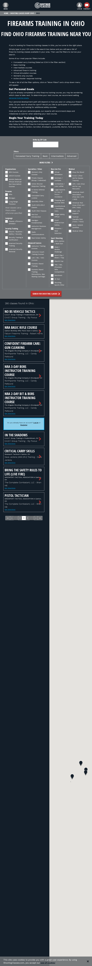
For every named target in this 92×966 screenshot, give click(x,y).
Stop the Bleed (78, 172)
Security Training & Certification (16, 239)
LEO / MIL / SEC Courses (38, 259)
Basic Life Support (76, 212)
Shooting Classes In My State (22, 13)
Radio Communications (38, 233)
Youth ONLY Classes (39, 211)
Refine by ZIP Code (40, 140)
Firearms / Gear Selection (58, 231)
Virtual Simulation (58, 173)
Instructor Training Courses (38, 247)
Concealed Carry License (38, 197)
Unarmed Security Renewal (15, 250)
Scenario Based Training (37, 265)
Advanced (71, 156)
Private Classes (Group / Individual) (39, 179)
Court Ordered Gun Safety (59, 222)
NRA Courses (13, 172)
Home (6, 13)
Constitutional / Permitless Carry (60, 208)
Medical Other (77, 231)
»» (40, 518)
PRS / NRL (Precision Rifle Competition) (59, 268)
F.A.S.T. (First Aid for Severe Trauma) (77, 178)
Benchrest (58, 275)
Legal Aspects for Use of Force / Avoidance (60, 193)
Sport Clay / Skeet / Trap (59, 256)
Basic (45, 156)
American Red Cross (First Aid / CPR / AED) (78, 205)
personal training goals (19, 98)
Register (23, 425)
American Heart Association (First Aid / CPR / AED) (78, 195)
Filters (16, 151)
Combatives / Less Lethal (60, 185)
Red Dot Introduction (36, 216)
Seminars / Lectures (59, 179)
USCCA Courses (14, 176)
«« (8, 518)
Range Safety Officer (60, 215)
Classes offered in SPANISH (16, 222)
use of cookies (48, 963)
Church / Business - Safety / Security (16, 233)
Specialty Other (37, 201)
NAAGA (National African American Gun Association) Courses (15, 182)
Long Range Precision (13, 203)
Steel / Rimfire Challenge (58, 249)
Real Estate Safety (39, 238)
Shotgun (12, 198)
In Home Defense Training (38, 191)
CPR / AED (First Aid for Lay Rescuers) (78, 186)
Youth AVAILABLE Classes (38, 206)
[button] (46, 163)
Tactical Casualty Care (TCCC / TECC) (78, 219)
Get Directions (10, 320)
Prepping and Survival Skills (60, 201)
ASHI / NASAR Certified (77, 226)
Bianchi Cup (59, 261)
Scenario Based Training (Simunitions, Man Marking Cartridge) (38, 273)
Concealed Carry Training (27, 156)
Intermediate (57, 156)
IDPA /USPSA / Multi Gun (59, 242)
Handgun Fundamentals (37, 221)
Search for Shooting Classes (45, 293)
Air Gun (57, 279)
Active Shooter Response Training (38, 185)
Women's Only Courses (37, 173)
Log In (35, 423)
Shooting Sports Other (59, 284)
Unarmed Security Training (15, 244)
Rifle (10, 194)
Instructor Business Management (39, 227)
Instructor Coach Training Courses (38, 253)
